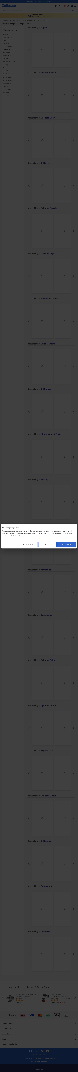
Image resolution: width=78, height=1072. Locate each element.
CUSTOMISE (46, 544)
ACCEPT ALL (66, 544)
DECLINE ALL (28, 544)
